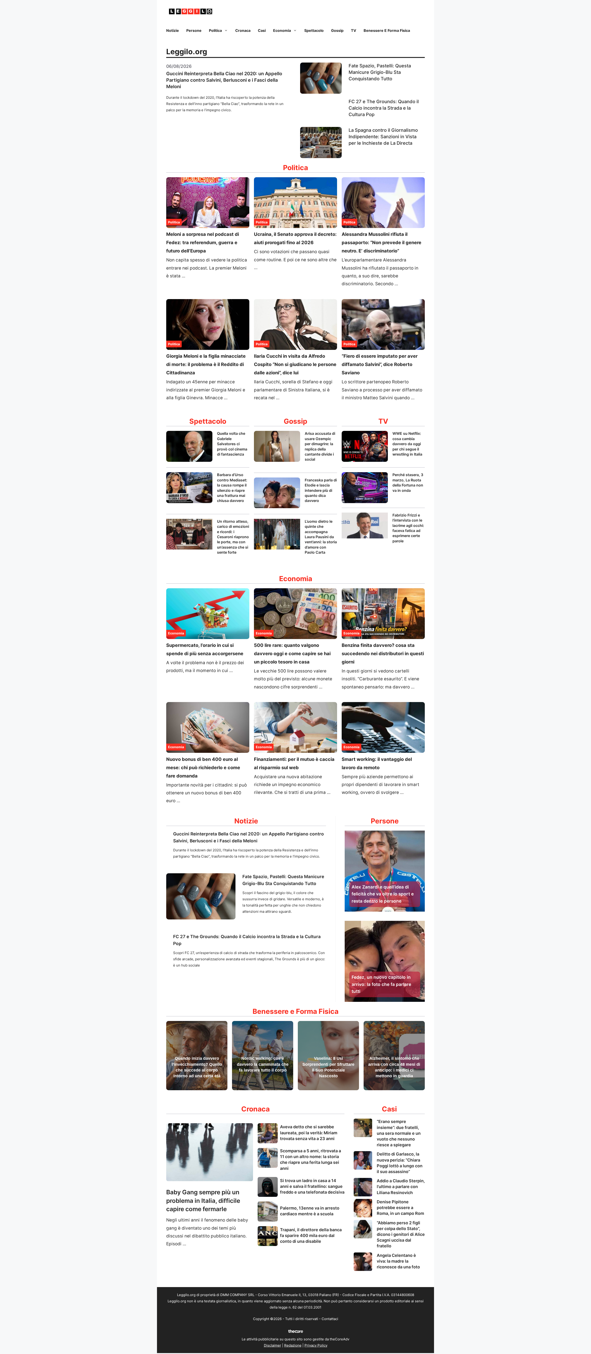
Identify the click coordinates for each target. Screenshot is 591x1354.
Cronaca (242, 30)
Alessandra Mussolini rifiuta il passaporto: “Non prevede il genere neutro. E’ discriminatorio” (381, 242)
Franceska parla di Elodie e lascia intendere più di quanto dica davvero (321, 490)
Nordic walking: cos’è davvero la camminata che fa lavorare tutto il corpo (263, 1064)
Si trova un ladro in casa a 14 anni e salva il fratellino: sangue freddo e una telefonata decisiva (312, 1186)
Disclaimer (272, 1345)
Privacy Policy (316, 1345)
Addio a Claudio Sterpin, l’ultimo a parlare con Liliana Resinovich (401, 1186)
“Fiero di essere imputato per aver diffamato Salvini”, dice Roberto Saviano (380, 364)
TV (353, 30)
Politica (215, 30)
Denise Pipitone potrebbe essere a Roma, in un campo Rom (400, 1207)
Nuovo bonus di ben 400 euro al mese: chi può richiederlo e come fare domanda (203, 768)
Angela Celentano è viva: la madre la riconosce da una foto (398, 1261)
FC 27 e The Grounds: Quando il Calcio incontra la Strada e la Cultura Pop (384, 108)
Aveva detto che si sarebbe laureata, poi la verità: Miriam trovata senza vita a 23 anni (308, 1132)
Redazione (293, 1345)
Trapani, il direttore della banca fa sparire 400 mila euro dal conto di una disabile (311, 1235)
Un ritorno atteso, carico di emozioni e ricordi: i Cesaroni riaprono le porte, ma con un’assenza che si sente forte (233, 537)
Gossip (337, 30)
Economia (282, 30)
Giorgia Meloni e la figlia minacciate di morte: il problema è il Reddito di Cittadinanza (206, 364)
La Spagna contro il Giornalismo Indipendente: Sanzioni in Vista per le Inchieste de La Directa (383, 136)
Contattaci (330, 1319)
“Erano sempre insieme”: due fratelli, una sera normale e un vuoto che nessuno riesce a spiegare (399, 1133)
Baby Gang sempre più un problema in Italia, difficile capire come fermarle (203, 1201)
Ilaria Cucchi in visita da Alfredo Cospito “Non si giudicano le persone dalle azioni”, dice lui (295, 364)
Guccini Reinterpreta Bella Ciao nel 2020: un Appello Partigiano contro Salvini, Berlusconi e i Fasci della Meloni (224, 80)
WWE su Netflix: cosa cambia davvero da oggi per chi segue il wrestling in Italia (407, 443)
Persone (194, 30)
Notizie (172, 30)
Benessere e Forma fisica (387, 30)
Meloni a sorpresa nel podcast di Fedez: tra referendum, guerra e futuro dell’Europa (202, 242)
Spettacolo (314, 30)
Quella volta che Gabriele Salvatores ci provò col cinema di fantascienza (232, 443)
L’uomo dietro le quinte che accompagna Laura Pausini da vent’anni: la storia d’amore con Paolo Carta (321, 537)
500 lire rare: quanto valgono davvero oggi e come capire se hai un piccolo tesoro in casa (292, 653)
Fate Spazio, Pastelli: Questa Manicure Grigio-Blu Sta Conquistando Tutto (380, 72)
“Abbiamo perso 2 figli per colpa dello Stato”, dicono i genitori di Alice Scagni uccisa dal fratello (401, 1234)
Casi (262, 30)
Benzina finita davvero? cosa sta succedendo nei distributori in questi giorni (383, 653)
